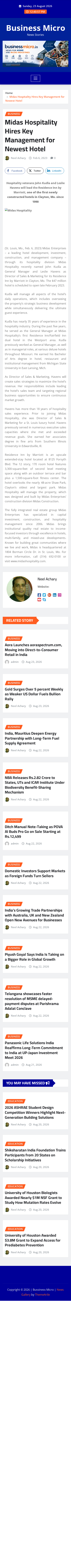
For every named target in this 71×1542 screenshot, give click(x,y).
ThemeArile (42, 1294)
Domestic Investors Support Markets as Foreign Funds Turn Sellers (35, 873)
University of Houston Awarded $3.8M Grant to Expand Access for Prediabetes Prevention (32, 1240)
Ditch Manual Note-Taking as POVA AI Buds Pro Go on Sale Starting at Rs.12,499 (34, 831)
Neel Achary (18, 158)
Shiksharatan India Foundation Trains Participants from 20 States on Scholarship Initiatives (35, 1154)
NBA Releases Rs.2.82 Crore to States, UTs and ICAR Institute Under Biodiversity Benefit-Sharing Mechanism (35, 785)
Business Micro (35, 27)
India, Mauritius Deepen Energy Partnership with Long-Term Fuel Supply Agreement (32, 738)
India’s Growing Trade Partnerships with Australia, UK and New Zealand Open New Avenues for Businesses (34, 915)
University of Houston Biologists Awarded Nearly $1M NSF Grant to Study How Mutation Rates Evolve (33, 1197)
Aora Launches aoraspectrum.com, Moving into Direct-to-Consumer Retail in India (33, 649)
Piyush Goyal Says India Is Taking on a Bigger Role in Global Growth (34, 957)
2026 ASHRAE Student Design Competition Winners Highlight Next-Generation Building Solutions (35, 1112)
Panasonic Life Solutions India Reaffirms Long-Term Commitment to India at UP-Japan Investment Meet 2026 (34, 1050)
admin (15, 661)
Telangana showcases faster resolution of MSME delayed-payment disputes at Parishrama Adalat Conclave (32, 1001)
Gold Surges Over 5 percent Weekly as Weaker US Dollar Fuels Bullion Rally (34, 694)
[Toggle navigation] (35, 78)
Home (9, 93)
